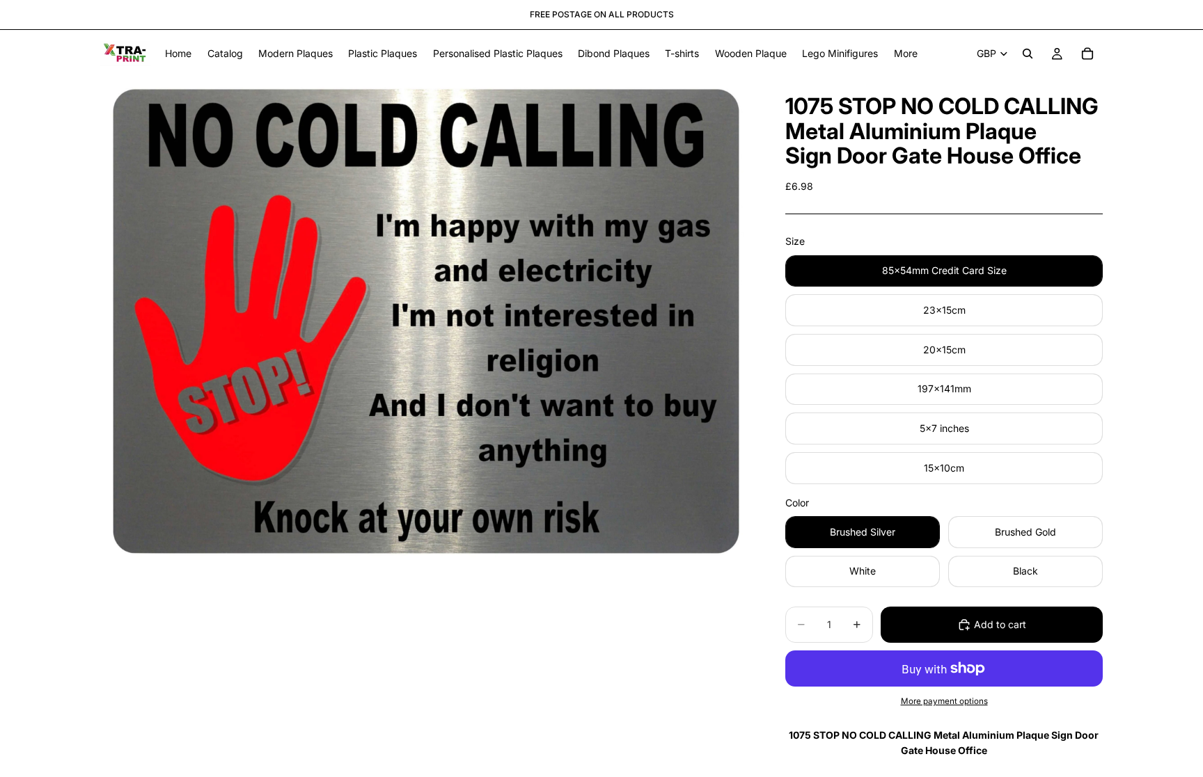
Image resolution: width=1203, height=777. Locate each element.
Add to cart (1000, 624)
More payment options (944, 701)
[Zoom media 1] (426, 321)
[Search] (1027, 53)
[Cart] (1087, 53)
